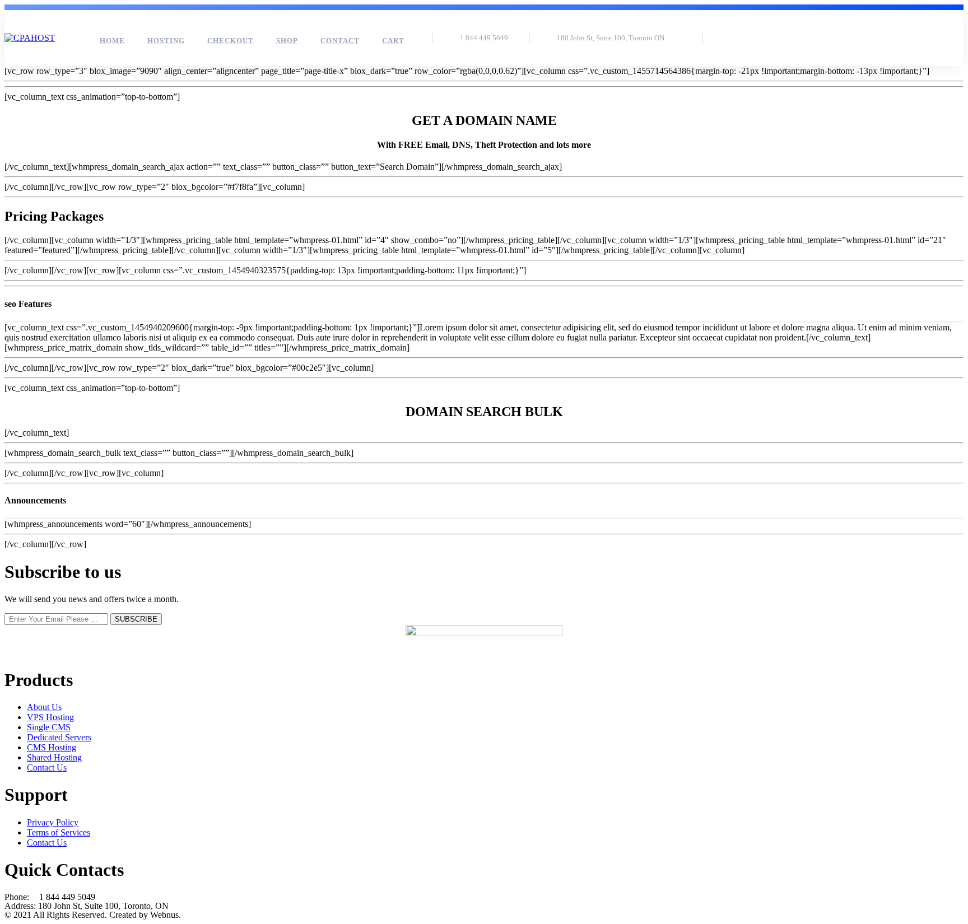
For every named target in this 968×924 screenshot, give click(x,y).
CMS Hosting (51, 747)
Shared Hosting (54, 757)
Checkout (230, 40)
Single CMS (49, 727)
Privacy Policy (52, 822)
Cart (393, 40)
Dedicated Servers (59, 737)
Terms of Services (58, 832)
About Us (44, 707)
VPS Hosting (50, 717)
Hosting (166, 40)
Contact (340, 40)
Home (112, 40)
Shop (287, 40)
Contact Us (47, 767)
